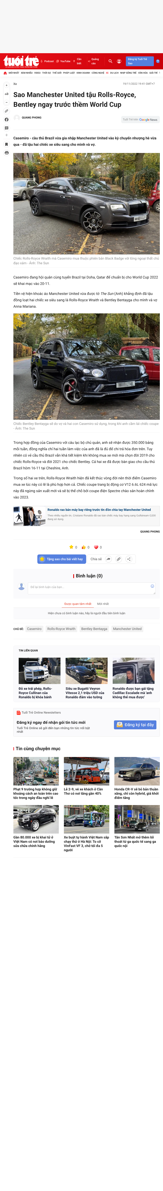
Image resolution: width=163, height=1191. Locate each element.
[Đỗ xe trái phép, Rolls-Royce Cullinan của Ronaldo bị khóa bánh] (39, 671)
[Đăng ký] (135, 725)
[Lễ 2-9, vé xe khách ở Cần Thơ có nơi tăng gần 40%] (86, 771)
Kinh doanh (83, 72)
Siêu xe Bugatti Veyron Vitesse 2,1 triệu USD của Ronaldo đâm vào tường (85, 693)
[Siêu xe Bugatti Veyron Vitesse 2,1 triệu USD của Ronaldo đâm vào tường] (86, 671)
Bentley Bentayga (94, 629)
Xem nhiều (26, 72)
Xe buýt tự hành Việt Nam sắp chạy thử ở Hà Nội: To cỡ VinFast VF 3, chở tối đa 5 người (86, 843)
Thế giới (57, 72)
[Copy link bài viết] (118, 559)
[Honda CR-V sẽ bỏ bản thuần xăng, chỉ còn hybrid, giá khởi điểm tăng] (137, 771)
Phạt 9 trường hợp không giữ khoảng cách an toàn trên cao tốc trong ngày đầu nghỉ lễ (35, 793)
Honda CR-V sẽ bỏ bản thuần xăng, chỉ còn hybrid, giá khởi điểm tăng (136, 793)
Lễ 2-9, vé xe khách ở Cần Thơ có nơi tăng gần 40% (83, 791)
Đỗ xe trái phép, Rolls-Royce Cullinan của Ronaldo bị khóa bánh (35, 693)
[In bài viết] (6, 152)
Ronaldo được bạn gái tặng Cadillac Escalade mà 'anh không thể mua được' (133, 693)
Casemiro (34, 629)
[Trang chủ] (5, 73)
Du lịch (114, 72)
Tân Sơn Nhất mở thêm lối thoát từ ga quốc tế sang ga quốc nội (135, 841)
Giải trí (153, 72)
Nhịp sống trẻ (128, 72)
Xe (107, 72)
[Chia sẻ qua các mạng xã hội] (128, 559)
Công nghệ (98, 72)
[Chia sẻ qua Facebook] (108, 559)
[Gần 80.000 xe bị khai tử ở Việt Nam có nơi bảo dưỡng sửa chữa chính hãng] (36, 819)
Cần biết (79, 61)
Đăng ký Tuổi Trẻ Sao (137, 61)
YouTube (65, 61)
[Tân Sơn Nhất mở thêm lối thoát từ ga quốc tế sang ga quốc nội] (137, 819)
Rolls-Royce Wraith (61, 629)
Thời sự (46, 72)
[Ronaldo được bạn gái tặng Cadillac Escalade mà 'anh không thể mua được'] (134, 671)
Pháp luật (69, 72)
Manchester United (127, 629)
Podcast (49, 61)
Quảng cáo (95, 61)
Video (37, 72)
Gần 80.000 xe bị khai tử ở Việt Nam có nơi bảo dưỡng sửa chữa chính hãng (34, 841)
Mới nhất (14, 72)
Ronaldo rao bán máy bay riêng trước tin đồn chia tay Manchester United (99, 510)
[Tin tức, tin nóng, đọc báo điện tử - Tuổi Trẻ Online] (21, 61)
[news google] (140, 119)
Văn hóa (143, 72)
